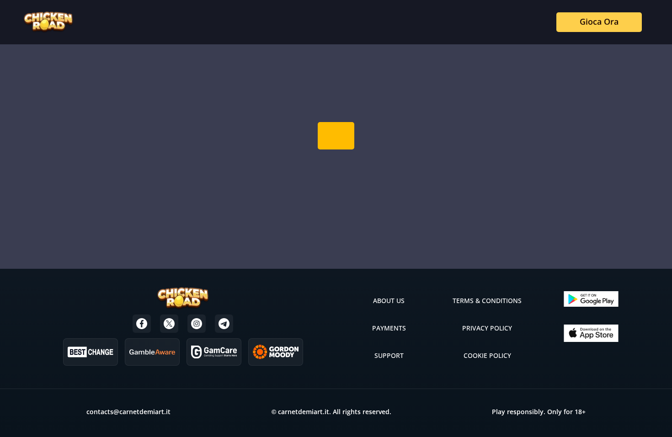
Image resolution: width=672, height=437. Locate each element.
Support (389, 355)
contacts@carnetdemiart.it (128, 411)
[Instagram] (196, 323)
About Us (389, 300)
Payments (389, 328)
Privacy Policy (487, 328)
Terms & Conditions (487, 300)
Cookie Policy (487, 355)
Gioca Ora (599, 21)
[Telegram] (224, 323)
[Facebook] (142, 323)
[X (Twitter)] (169, 323)
